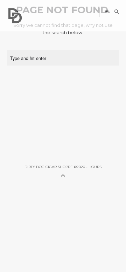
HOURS (95, 167)
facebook (75, 12)
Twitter (64, 12)
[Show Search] (115, 11)
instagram (97, 12)
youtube (86, 12)
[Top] (63, 175)
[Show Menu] (104, 11)
